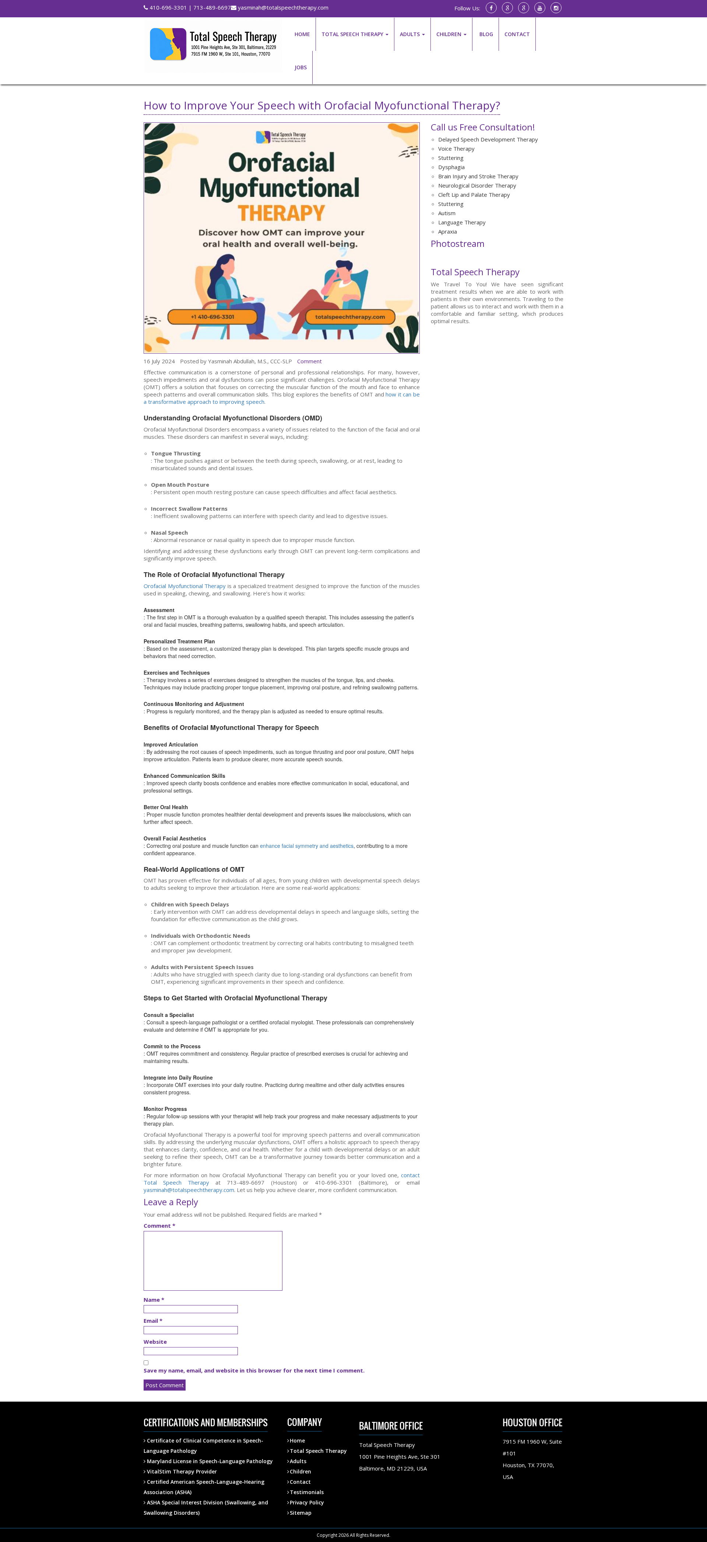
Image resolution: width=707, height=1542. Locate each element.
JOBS (301, 67)
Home (297, 1440)
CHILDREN (449, 34)
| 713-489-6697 (209, 7)
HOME (302, 34)
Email (153, 1320)
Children (300, 1471)
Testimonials (307, 1492)
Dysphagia (451, 167)
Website (155, 1341)
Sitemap (301, 1512)
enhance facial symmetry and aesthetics (307, 845)
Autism (446, 213)
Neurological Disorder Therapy (477, 185)
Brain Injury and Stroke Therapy (478, 176)
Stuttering (451, 157)
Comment (309, 361)
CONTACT (517, 34)
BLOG (485, 34)
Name (154, 1299)
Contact (300, 1481)
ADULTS (410, 34)
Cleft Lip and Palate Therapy (474, 194)
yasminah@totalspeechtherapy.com (282, 7)
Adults (298, 1461)
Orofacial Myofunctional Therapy (185, 586)
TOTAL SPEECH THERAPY (353, 34)
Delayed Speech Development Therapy (488, 139)
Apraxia (447, 231)
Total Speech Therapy (318, 1450)
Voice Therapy (456, 148)
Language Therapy (462, 222)
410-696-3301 (167, 7)
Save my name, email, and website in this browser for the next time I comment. (254, 1370)
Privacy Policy (307, 1502)
